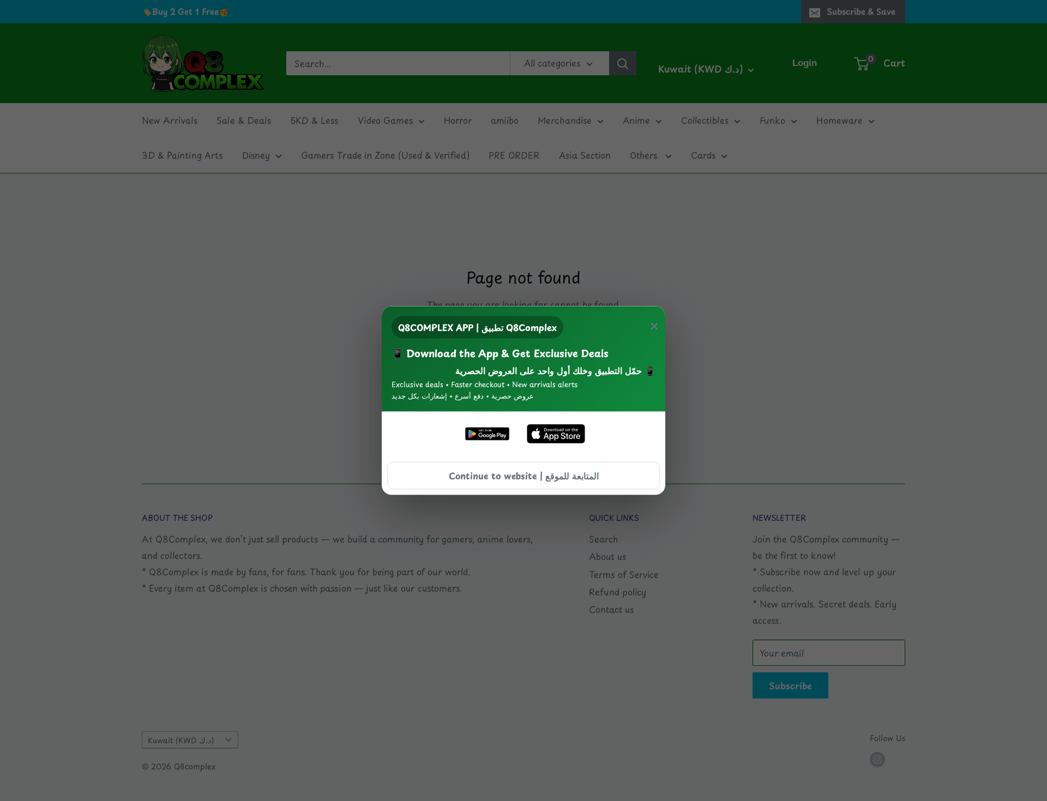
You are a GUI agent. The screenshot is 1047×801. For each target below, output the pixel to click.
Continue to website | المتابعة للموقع (524, 474)
